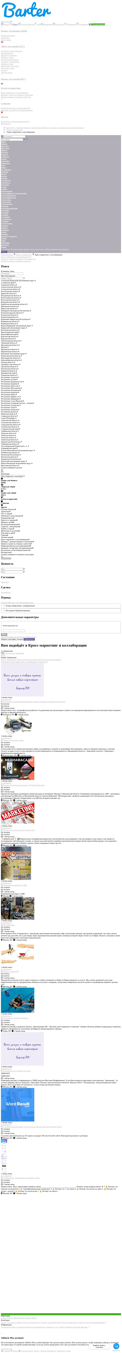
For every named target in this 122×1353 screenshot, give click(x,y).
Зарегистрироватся (48, 1351)
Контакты (70, 1327)
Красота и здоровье (9, 55)
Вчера (6, 603)
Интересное (6, 124)
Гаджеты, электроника (10, 62)
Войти (36, 1351)
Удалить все (43, 662)
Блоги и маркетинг (69, 1323)
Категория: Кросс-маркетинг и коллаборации (19, 662)
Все (2, 603)
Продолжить (6, 559)
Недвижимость (7, 53)
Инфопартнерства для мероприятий (15, 108)
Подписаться (29, 639)
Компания (20, 653)
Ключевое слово (7, 271)
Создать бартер (31, 1318)
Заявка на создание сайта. (13, 740)
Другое (88, 1323)
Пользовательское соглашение (13, 1327)
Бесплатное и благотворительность (15, 122)
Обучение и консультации (11, 51)
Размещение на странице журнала (17, 1071)
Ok (2, 472)
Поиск (4, 252)
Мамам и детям (7, 58)
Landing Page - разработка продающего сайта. (21, 1178)
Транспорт (5, 38)
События (81, 1323)
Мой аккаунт (19, 1318)
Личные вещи (6, 73)
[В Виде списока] (2, 655)
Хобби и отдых (7, 64)
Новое (3, 582)
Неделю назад (14, 603)
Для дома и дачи (7, 68)
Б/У (7, 582)
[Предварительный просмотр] (2, 702)
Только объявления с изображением (20, 606)
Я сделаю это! (6, 1349)
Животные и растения (10, 66)
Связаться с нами (63, 1351)
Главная (4, 1318)
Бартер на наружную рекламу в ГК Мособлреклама (24, 785)
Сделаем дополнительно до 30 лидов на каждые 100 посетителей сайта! (32, 1127)
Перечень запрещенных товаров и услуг (42, 1327)
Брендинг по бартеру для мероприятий (17, 110)
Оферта (62, 1327)
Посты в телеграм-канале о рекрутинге (19, 830)
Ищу (9, 592)
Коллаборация (9, 925)
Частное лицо (9, 653)
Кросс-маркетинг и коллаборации (14, 93)
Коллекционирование (10, 60)
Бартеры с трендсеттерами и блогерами (17, 95)
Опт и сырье (6, 40)
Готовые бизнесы (8, 36)
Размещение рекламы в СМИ (15, 885)
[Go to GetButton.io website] (116, 1350)
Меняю (4, 592)
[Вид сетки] (4, 655)
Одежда (4, 70)
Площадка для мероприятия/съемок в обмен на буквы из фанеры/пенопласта (34, 702)
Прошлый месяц (26, 603)
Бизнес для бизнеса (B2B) (11, 1323)
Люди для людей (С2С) (31, 1323)
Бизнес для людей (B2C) (51, 1323)
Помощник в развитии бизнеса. (16, 1018)
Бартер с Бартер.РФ (11, 971)
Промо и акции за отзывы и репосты (16, 97)
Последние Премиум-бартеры (18, 611)
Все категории (7, 255)
